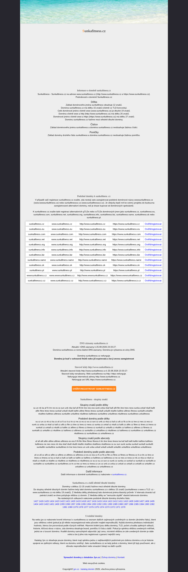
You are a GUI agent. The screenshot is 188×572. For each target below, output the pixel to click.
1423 (57, 501)
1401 (51, 504)
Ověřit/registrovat (153, 224)
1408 (136, 501)
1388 (120, 504)
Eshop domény (109, 557)
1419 (78, 501)
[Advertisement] (94, 60)
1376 (91, 507)
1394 (88, 504)
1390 (110, 504)
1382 (152, 504)
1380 (70, 507)
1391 (104, 504)
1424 (51, 501)
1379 (75, 507)
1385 (136, 504)
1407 (141, 501)
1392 (99, 504)
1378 (80, 507)
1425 (46, 501)
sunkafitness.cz (119, 474)
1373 (107, 507)
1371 (117, 507)
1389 (115, 504)
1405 (152, 501)
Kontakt (121, 557)
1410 (125, 501)
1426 (41, 501)
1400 (57, 504)
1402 (46, 504)
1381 (65, 507)
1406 (147, 501)
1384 (141, 504)
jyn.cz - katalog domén (84, 569)
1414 (104, 501)
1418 (83, 501)
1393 (94, 504)
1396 (78, 504)
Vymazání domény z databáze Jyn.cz (82, 557)
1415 (99, 501)
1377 (86, 507)
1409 (131, 501)
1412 (115, 501)
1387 (125, 504)
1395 (83, 504)
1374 (102, 507)
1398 (67, 504)
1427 (36, 501)
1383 (147, 504)
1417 (89, 501)
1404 (35, 504)
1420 (73, 501)
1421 (67, 501)
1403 (41, 504)
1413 (110, 501)
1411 (120, 501)
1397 (72, 504)
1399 (62, 504)
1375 (96, 507)
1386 (131, 504)
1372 (112, 507)
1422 (62, 501)
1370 (123, 507)
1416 (94, 501)
